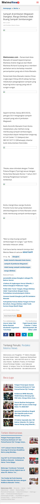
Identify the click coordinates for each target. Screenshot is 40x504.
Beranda (16, 488)
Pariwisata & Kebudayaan (14, 494)
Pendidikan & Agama (22, 495)
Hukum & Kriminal (22, 492)
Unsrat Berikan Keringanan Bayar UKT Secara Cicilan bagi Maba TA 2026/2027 (25, 404)
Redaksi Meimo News (16, 346)
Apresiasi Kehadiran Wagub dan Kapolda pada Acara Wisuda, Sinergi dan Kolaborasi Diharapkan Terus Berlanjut (25, 415)
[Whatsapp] (30, 334)
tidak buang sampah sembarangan (17, 267)
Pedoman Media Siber (8, 499)
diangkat (15, 257)
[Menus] (37, 2)
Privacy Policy (5, 497)
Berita (23, 488)
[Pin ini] (18, 334)
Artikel (12, 490)
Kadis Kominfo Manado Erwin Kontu (17, 260)
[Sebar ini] (5, 334)
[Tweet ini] (11, 334)
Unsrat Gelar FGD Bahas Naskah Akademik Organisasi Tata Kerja (11, 325)
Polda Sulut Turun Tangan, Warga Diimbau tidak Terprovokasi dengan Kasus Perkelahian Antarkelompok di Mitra (19, 291)
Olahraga (33, 492)
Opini (29, 488)
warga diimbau (9, 271)
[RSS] (19, 315)
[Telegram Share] (24, 334)
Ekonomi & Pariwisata (7, 492)
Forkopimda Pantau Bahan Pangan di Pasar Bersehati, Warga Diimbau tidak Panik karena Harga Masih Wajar (19, 304)
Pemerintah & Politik (7, 495)
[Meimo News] (10, 2)
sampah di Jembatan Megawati (15, 264)
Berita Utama (20, 490)
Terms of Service (17, 497)
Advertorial (4, 490)
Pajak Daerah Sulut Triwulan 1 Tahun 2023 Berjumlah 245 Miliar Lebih (30, 325)
